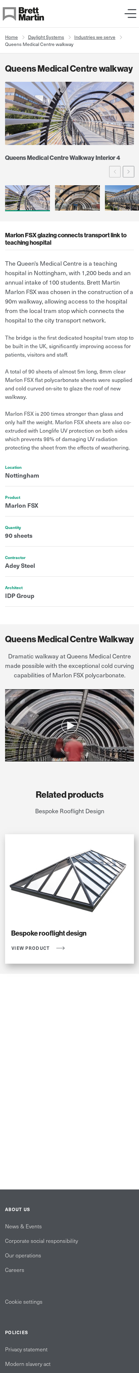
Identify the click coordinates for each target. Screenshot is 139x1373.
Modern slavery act (28, 1363)
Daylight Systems (46, 37)
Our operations (23, 1255)
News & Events (23, 1226)
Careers (14, 1270)
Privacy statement (26, 1349)
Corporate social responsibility (41, 1240)
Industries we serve (94, 37)
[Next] (129, 171)
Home (11, 37)
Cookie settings (24, 1301)
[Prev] (115, 171)
